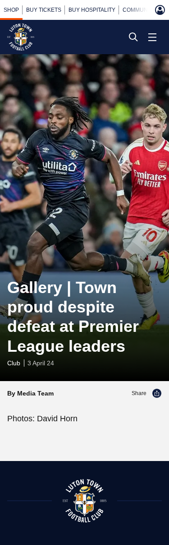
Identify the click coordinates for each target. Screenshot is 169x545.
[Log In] (160, 10)
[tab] (11, 10)
